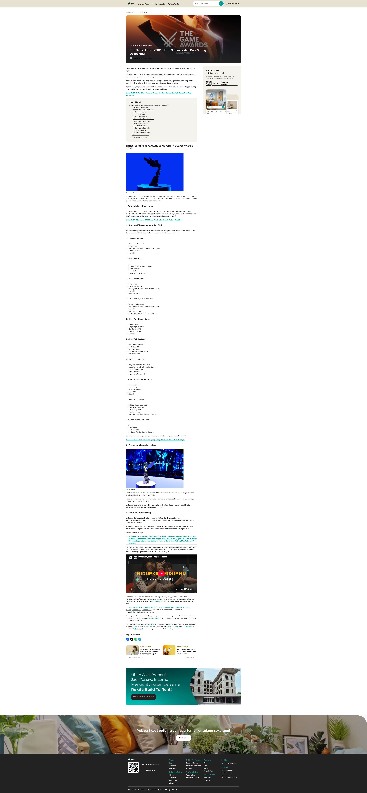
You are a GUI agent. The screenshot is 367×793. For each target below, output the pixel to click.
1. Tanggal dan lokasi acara (140, 107)
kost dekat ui (136, 610)
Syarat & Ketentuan (149, 789)
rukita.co (136, 627)
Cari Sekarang (183, 738)
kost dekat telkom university (139, 607)
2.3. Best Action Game (140, 116)
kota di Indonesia (157, 601)
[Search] (221, 3)
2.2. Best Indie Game (139, 114)
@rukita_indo (172, 627)
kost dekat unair (156, 607)
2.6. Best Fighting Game (140, 123)
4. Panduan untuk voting (139, 137)
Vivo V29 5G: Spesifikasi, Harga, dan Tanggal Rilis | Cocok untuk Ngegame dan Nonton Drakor (162, 539)
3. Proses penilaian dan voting (141, 135)
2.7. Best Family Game (139, 126)
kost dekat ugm (168, 607)
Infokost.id (155, 618)
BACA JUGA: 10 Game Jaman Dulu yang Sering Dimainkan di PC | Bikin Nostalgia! (155, 440)
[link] (225, 83)
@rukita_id (190, 627)
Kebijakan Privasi (159, 789)
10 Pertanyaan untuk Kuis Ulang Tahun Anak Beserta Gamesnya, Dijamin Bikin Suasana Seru (162, 536)
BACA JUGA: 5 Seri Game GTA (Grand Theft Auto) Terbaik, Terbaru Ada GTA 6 (154, 220)
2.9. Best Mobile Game (139, 130)
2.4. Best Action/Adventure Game (143, 119)
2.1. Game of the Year (139, 112)
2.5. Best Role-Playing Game (141, 121)
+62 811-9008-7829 (230, 763)
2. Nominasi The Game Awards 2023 (143, 110)
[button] (232, 3)
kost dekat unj (147, 610)
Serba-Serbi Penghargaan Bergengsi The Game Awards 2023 (149, 105)
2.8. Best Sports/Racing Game (142, 128)
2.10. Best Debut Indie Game (141, 132)
